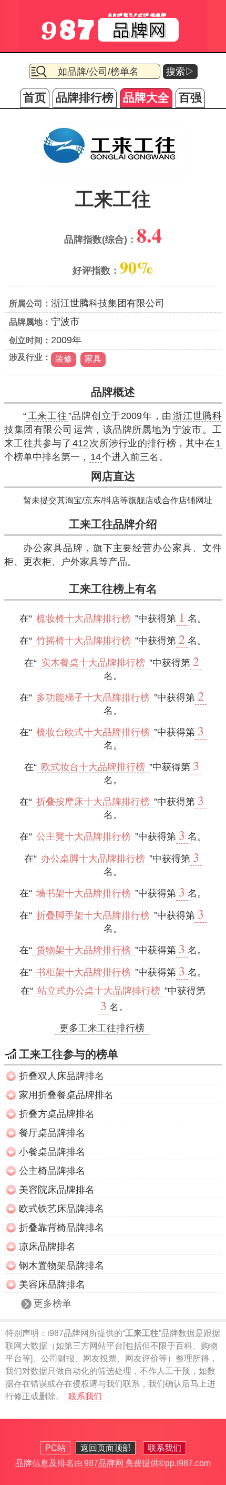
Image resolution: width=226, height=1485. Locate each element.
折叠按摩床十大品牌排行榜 (93, 801)
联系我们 (85, 1396)
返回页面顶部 (105, 1447)
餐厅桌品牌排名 (52, 1133)
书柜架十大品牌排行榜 (83, 972)
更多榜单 (52, 1303)
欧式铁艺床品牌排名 (61, 1208)
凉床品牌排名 (47, 1246)
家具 (93, 358)
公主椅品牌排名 (52, 1170)
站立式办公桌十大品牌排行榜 (98, 990)
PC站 (55, 1447)
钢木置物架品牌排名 (61, 1265)
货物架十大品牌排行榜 (83, 950)
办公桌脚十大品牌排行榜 (93, 858)
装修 (63, 358)
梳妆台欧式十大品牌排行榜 (93, 732)
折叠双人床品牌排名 (61, 1076)
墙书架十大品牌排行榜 (83, 893)
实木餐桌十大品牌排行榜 (93, 662)
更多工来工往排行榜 (102, 1028)
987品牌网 (104, 1463)
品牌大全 (146, 97)
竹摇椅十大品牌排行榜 (83, 640)
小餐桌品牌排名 (52, 1152)
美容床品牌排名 (52, 1284)
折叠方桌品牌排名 (57, 1114)
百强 (190, 97)
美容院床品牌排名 (57, 1189)
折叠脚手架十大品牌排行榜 (93, 915)
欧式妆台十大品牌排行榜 (93, 767)
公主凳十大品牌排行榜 (83, 836)
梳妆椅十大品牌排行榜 (83, 618)
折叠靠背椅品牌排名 (61, 1227)
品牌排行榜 (85, 97)
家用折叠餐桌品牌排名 (66, 1095)
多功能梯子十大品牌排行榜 (93, 697)
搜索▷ (180, 71)
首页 (34, 97)
